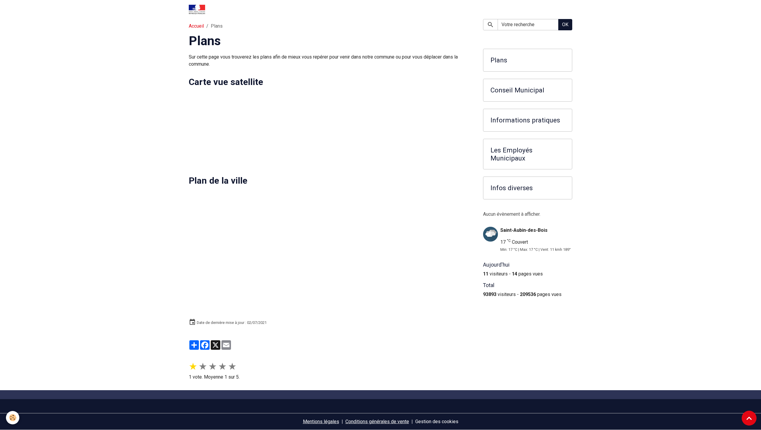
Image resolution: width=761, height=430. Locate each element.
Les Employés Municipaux (511, 154)
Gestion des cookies (436, 421)
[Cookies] (12, 417)
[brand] (198, 9)
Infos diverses (511, 188)
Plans (498, 60)
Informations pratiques (525, 120)
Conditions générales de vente (377, 421)
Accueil (196, 26)
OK (565, 24)
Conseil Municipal (517, 90)
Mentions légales (321, 421)
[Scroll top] (749, 418)
